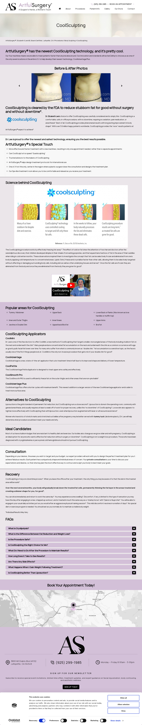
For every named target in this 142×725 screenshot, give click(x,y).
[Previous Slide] (20, 86)
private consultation (96, 459)
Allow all (123, 698)
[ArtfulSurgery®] (28, 6)
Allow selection (123, 704)
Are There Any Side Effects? (21, 561)
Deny (123, 711)
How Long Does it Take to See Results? (26, 556)
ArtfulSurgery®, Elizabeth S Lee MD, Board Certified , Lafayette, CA (29, 41)
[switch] (64, 720)
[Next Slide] (122, 86)
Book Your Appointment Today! (71, 585)
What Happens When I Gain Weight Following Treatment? (35, 567)
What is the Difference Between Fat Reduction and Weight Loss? (39, 534)
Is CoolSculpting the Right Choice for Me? (28, 545)
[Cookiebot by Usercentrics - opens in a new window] (14, 720)
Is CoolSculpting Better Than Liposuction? (28, 572)
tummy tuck (99, 416)
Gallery (107, 9)
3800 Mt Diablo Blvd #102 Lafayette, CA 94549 (23, 662)
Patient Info (95, 9)
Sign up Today (71, 687)
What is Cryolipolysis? (18, 528)
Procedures (80, 9)
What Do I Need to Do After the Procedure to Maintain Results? (38, 550)
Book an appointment (121, 4)
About (68, 9)
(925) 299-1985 (100, 4)
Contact (131, 9)
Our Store (119, 9)
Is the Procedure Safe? (19, 539)
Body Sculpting (70, 41)
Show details (115, 721)
